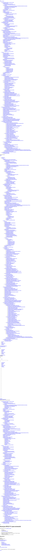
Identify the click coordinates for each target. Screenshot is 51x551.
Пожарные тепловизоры (8, 8)
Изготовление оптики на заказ (7, 74)
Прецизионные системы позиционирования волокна (12, 105)
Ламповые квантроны (11, 216)
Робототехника (10, 173)
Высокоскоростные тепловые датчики (8, 107)
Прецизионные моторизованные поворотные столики (12, 94)
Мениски (9, 240)
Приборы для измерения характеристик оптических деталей (13, 290)
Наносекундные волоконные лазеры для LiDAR (9, 31)
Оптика (3, 52)
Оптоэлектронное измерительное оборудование (9, 108)
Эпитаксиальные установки (10, 128)
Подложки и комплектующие (7, 97)
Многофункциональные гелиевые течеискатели (11, 144)
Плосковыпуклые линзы (9, 69)
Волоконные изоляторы (8, 61)
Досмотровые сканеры (6, 153)
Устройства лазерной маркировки (7, 42)
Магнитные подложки (8, 98)
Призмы (4, 73)
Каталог (4, 158)
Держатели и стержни (6, 89)
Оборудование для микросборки (9, 133)
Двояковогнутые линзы (9, 71)
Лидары (6, 15)
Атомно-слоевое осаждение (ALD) (12, 307)
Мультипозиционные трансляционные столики (12, 281)
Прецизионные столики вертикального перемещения (12, 101)
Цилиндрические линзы (9, 68)
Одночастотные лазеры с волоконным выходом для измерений (13, 201)
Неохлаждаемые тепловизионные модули (9, 10)
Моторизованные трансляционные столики (11, 93)
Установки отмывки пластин (10, 130)
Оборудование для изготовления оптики (8, 297)
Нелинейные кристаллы (8, 245)
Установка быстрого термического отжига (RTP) (13, 126)
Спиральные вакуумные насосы (9, 145)
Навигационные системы (5, 22)
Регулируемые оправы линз (8, 84)
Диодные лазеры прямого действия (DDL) (9, 36)
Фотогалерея (3, 352)
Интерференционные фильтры (9, 233)
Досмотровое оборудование (5, 152)
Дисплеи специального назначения (8, 3)
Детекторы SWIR (5, 9)
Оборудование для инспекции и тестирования (11, 138)
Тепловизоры (5, 5)
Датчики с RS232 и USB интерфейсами (10, 295)
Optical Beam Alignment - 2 (6, 113)
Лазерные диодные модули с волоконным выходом (10, 37)
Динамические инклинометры (9, 28)
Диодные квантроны (9, 48)
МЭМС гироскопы (7, 27)
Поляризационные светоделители (9, 451)
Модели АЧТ (5, 115)
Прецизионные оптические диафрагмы (8, 55)
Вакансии (3, 542)
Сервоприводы (7, 76)
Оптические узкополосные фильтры (10, 63)
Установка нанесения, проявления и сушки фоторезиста (14, 125)
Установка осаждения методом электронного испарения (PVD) (15, 123)
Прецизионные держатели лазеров (11, 266)
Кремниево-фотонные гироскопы (9, 23)
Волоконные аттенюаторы (8, 60)
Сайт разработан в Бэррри (3, 547)
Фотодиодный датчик (6, 112)
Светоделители (5, 57)
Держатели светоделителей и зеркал (10, 85)
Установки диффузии (11, 312)
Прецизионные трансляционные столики (10, 104)
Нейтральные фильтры (8, 65)
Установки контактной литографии (11, 124)
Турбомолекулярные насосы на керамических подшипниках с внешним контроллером (18, 149)
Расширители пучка (9, 218)
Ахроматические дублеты (8, 461)
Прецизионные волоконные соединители (10, 106)
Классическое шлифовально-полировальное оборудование (11, 120)
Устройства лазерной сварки (9, 207)
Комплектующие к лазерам (10, 210)
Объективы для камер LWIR (8, 20)
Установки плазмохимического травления (12, 131)
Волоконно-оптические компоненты (11, 230)
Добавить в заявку (8, 528)
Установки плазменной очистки (10, 134)
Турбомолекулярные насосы (8, 147)
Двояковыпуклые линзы (11, 242)
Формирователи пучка (8, 44)
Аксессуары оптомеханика (6, 80)
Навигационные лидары (11, 177)
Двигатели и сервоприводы (7, 75)
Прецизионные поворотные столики (10, 100)
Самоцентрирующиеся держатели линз (10, 82)
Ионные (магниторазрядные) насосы (11, 332)
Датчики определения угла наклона (9, 29)
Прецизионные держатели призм (10, 260)
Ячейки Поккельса (7, 45)
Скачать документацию (5, 531)
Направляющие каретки (9, 274)
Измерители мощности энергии (9, 294)
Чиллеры (6, 50)
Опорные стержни (7, 90)
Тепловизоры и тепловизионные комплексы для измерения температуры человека (17, 165)
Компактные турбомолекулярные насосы (12, 148)
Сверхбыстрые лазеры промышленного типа (9, 39)
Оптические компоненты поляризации (8, 53)
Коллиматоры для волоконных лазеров (10, 43)
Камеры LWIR (8, 167)
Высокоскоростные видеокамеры (9, 17)
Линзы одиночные (8, 239)
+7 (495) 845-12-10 (2, 346)
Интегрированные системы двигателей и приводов (13, 251)
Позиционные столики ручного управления (11, 278)
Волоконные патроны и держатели (9, 81)
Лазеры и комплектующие (8, 195)
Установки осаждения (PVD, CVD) (11, 132)
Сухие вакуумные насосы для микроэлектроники (13, 333)
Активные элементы (7, 46)
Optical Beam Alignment (8, 292)
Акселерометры (7, 25)
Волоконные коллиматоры (8, 62)
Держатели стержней (8, 91)
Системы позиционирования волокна (11, 284)
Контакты (3, 344)
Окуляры (6, 170)
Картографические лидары (10, 16)
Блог (2, 342)
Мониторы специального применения (10, 4)
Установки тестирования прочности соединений (13, 139)
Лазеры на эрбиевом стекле (7, 32)
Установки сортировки (11, 310)
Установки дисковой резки (11, 318)
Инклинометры (7, 192)
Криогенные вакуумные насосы (10, 338)
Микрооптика (5, 59)
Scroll (0, 550)
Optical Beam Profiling (6, 110)
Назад (1, 155)
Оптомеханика (5, 247)
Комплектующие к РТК (9, 14)
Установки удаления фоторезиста (12, 315)
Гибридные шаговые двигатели (9, 78)
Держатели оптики (9, 257)
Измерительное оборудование (9, 287)
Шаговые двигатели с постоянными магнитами (11, 79)
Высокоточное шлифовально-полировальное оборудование (11, 119)
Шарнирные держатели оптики (9, 83)
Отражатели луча (7, 86)
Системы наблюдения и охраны (7, 12)
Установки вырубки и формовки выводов (12, 137)
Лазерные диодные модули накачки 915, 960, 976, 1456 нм (13, 38)
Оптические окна (5, 56)
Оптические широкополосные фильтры (10, 64)
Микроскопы (8, 141)
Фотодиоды (6, 439)
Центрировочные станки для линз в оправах (9, 118)
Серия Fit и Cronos (5, 116)
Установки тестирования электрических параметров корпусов (14, 140)
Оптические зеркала (6, 446)
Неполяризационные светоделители (10, 58)
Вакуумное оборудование (8, 329)
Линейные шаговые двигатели (9, 77)
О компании (3, 157)
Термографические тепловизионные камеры (11, 6)
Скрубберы (6, 143)
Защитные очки (5, 41)
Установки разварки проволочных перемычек (12, 136)
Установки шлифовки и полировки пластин (12, 127)
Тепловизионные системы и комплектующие (8, 2)
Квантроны (6, 47)
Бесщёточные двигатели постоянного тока (12, 254)
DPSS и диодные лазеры (6, 40)
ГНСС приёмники (7, 24)
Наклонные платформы (8, 102)
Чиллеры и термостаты (8, 142)
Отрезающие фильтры (9, 236)
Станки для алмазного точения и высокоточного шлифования (13, 300)
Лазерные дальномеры (6, 11)
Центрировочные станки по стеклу (8, 117)
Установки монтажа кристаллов (10, 135)
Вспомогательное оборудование (9, 326)
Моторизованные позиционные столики (10, 268)
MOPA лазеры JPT (7, 202)
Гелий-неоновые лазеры (6, 34)
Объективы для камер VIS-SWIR (9, 19)
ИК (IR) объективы (5, 18)
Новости (3, 341)
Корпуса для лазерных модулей (9, 51)
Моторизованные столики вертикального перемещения (12, 95)
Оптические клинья (6, 54)
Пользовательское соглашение (6, 544)
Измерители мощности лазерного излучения (11, 289)
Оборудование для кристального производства (11, 122)
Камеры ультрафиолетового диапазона (11, 179)
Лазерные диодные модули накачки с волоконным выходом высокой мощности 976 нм (16, 432)
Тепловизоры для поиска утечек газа (10, 7)
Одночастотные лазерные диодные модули (10, 198)
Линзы (4, 66)
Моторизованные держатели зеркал (9, 92)
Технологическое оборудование (10, 304)
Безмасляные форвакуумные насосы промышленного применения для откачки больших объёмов (18, 150)
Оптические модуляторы (8, 196)
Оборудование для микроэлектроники (7, 121)
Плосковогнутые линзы (9, 70)
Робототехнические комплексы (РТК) (11, 13)
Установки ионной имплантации (10, 129)
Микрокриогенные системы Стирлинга (8, 21)
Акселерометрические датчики (10, 26)
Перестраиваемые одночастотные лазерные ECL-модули (12, 33)
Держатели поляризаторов (8, 87)
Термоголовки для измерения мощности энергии (10, 111)
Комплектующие (8, 186)
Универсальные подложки (8, 99)
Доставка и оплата (4, 543)
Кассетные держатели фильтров (10, 262)
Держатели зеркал (7, 88)
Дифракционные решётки (8, 224)
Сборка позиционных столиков (9, 103)
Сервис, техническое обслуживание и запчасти (9, 521)
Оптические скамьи (6, 96)
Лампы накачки (7, 49)
